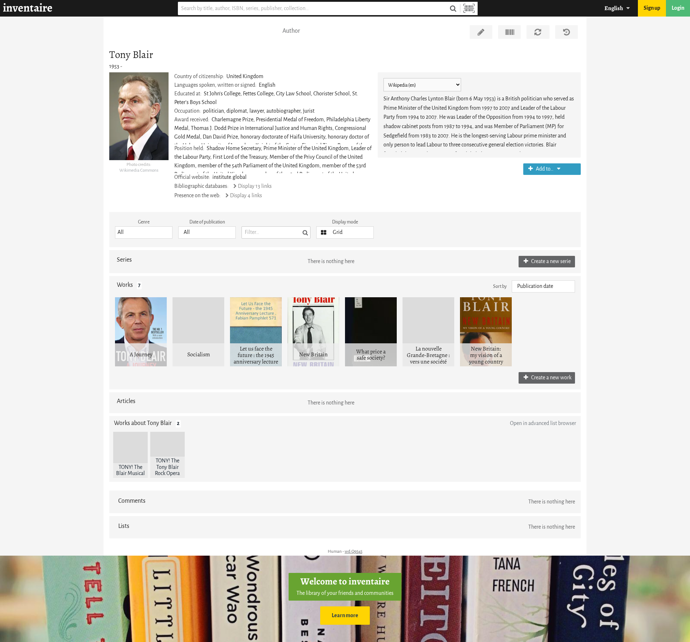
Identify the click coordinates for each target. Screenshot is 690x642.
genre (144, 222)
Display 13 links (254, 186)
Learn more (345, 615)
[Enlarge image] (139, 116)
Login (678, 8)
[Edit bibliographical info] (481, 32)
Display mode (345, 222)
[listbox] (143, 232)
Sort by (500, 286)
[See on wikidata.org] (509, 32)
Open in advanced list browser (543, 423)
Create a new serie (550, 261)
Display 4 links (246, 195)
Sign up (652, 8)
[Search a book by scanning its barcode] (469, 8)
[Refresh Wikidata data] (537, 32)
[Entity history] (566, 32)
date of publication (207, 222)
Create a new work (550, 377)
